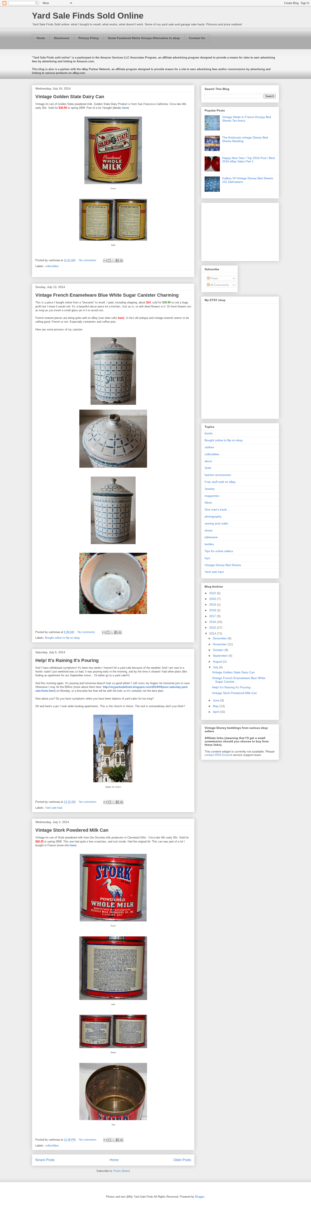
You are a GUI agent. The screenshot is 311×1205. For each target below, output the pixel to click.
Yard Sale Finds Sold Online (87, 15)
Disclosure (61, 38)
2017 (213, 616)
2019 (213, 604)
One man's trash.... (217, 509)
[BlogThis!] (109, 260)
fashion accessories (218, 475)
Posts (214, 278)
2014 (213, 633)
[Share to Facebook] (117, 260)
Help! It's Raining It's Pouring (67, 660)
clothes (209, 447)
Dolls (208, 468)
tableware (211, 537)
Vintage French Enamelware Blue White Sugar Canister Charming (107, 295)
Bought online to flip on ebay (62, 637)
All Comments (219, 285)
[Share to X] (113, 260)
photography (213, 516)
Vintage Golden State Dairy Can (69, 96)
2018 (213, 610)
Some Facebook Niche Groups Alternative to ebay (144, 38)
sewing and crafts (216, 523)
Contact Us (197, 38)
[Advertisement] (231, 230)
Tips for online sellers (219, 551)
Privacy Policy (88, 38)
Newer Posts (45, 1160)
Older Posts (182, 1160)
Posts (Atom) (122, 1170)
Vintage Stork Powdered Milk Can (71, 830)
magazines (212, 495)
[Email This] (105, 260)
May (216, 706)
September (220, 655)
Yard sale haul (53, 807)
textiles (209, 544)
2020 (213, 598)
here (125, 107)
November (220, 644)
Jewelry (210, 488)
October (218, 650)
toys (207, 558)
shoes (209, 530)
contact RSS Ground (218, 755)
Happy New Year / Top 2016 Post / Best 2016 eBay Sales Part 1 (248, 159)
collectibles (52, 266)
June (216, 700)
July (216, 667)
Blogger (199, 1196)
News (208, 502)
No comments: (88, 260)
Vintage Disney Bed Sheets (223, 565)
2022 (213, 593)
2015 (213, 627)
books (209, 433)
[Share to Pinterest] (121, 260)
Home (41, 38)
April (216, 711)
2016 (213, 622)
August (218, 661)
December (220, 638)
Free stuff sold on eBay (220, 482)
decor (208, 461)
